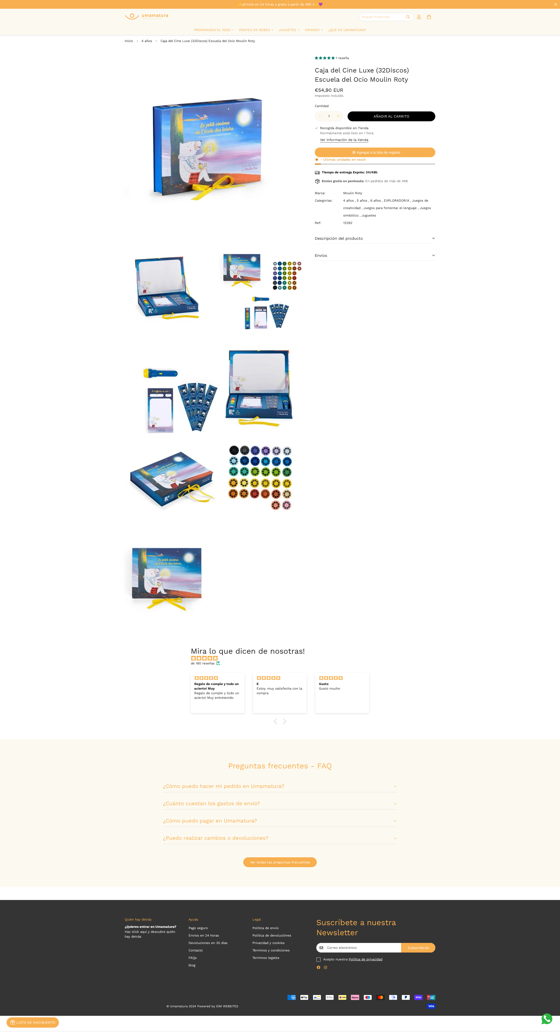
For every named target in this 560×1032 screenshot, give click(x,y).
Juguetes (369, 215)
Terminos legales (265, 958)
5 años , (363, 201)
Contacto (196, 950)
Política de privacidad (365, 959)
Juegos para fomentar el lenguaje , (391, 208)
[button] (429, 17)
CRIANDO (312, 30)
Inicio (129, 41)
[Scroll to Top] (551, 1008)
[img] (282, 658)
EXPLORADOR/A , (397, 201)
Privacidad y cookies (268, 943)
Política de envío (265, 928)
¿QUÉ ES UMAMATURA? (347, 30)
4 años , (349, 201)
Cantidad (322, 106)
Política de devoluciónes (271, 935)
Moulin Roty (352, 193)
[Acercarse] (299, 60)
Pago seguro (198, 928)
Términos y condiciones (271, 950)
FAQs (193, 958)
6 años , (376, 201)
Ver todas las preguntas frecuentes (280, 862)
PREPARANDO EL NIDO (212, 30)
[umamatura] (146, 17)
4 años (147, 41)
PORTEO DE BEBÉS (254, 30)
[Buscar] (408, 17)
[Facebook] (318, 967)
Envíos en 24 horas (204, 935)
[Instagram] (325, 967)
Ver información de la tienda (344, 140)
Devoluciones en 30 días (208, 943)
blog (192, 965)
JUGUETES (287, 30)
